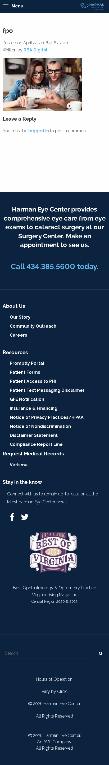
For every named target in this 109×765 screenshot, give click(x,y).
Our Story (20, 317)
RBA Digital (35, 49)
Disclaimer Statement (34, 435)
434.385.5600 (50, 266)
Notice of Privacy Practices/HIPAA (47, 417)
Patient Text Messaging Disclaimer (47, 390)
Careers (18, 335)
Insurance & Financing (33, 408)
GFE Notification (27, 399)
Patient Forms (25, 372)
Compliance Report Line (36, 444)
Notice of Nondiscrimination (40, 426)
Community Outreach (33, 326)
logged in (38, 130)
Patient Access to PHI (33, 381)
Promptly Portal (27, 363)
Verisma (19, 464)
